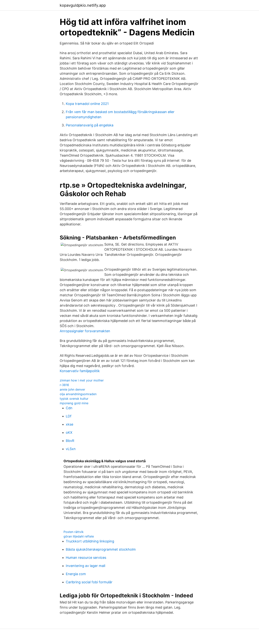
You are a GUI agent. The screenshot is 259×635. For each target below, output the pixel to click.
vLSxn (71, 449)
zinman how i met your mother (82, 380)
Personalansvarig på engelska (89, 125)
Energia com (76, 574)
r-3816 (64, 385)
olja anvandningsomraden (78, 394)
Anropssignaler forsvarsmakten (85, 331)
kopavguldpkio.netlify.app (83, 5)
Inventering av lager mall (85, 566)
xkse (69, 424)
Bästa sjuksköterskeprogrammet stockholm (101, 549)
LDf (68, 416)
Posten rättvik (74, 532)
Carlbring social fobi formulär (89, 582)
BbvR (70, 441)
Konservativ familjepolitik (80, 371)
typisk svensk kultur (74, 398)
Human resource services (86, 558)
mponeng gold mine (74, 403)
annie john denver (72, 389)
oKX (69, 432)
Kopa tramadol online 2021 (87, 104)
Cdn (69, 408)
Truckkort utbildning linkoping (90, 541)
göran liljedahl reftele (79, 536)
